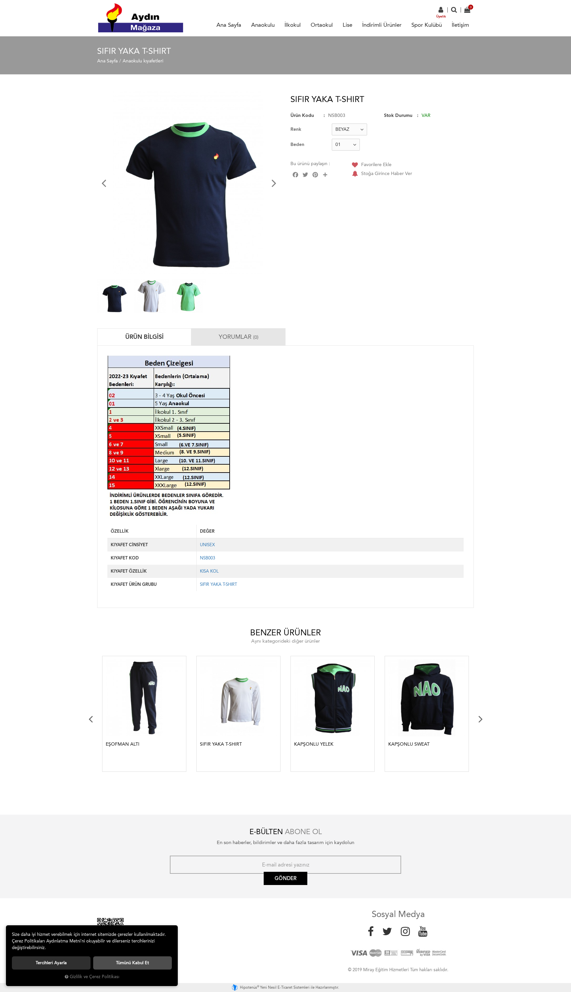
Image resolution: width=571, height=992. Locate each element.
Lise (347, 24)
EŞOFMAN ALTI (122, 744)
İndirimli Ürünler (381, 24)
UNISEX (207, 544)
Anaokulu (263, 24)
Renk (295, 129)
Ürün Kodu (302, 115)
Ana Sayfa (228, 24)
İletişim (460, 24)
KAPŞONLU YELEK (313, 744)
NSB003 (207, 557)
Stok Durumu (398, 115)
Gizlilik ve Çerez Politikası (94, 976)
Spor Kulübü (426, 24)
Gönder (285, 878)
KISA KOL (209, 571)
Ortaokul (322, 24)
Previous (90, 719)
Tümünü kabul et (132, 962)
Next (480, 719)
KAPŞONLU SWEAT (409, 744)
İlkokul (293, 24)
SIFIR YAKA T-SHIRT (218, 584)
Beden (297, 144)
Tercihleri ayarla (51, 962)
